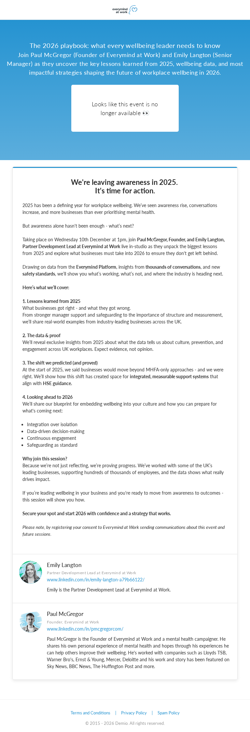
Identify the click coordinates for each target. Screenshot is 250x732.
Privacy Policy (134, 713)
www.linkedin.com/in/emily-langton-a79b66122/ (96, 579)
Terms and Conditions (90, 713)
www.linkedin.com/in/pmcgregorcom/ (85, 628)
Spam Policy (169, 713)
